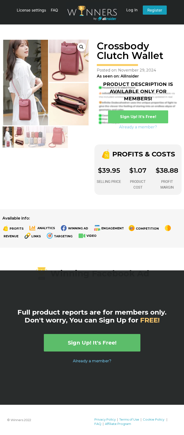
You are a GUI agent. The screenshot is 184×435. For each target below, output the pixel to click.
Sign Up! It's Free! (92, 343)
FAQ (54, 10)
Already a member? (138, 127)
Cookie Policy (153, 419)
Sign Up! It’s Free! (138, 116)
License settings (31, 10)
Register (154, 10)
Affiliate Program (118, 424)
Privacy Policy (105, 419)
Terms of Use (129, 419)
